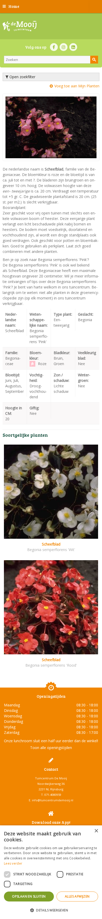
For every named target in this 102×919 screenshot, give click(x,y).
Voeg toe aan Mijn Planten (76, 85)
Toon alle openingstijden (51, 747)
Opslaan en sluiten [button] (29, 896)
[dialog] (51, 872)
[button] (51, 910)
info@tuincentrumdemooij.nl (52, 800)
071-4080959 (52, 795)
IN (63, 47)
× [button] (96, 831)
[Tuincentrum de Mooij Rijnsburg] (20, 26)
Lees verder (13, 863)
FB (54, 47)
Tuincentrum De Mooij (51, 778)
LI (73, 47)
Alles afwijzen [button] (77, 896)
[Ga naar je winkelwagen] (95, 6)
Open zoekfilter (21, 76)
